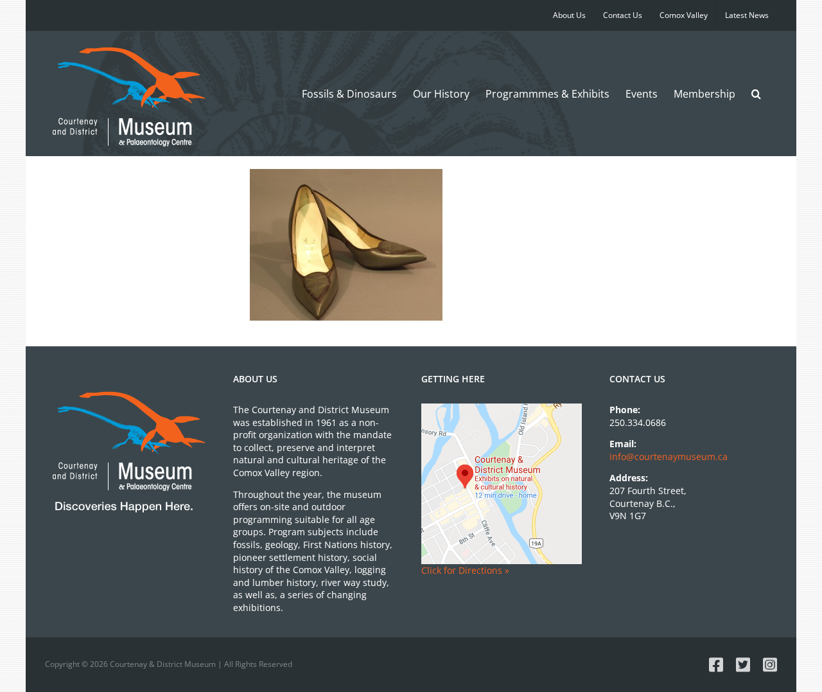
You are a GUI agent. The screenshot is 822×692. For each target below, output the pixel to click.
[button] (756, 93)
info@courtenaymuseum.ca (668, 456)
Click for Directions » (465, 570)
